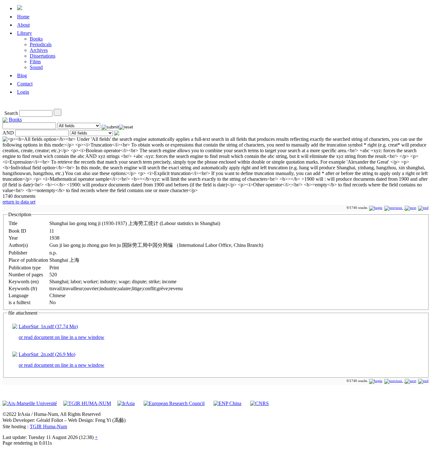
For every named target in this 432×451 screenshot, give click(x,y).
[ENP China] (227, 403)
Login (23, 92)
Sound (36, 67)
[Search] (57, 112)
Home (23, 16)
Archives (39, 50)
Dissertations (42, 56)
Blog (22, 75)
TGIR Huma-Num (48, 426)
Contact (25, 83)
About (23, 25)
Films (35, 61)
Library (24, 33)
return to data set (19, 201)
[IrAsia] (126, 403)
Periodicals (41, 44)
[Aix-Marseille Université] (30, 403)
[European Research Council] (174, 403)
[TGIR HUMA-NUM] (87, 403)
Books (36, 38)
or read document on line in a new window (61, 337)
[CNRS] (259, 403)
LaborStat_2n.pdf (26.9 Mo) (47, 354)
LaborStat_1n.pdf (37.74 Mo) (48, 326)
